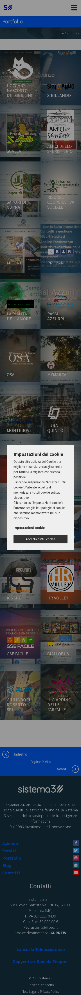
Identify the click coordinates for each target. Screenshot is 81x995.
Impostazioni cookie (29, 528)
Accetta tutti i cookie (40, 539)
